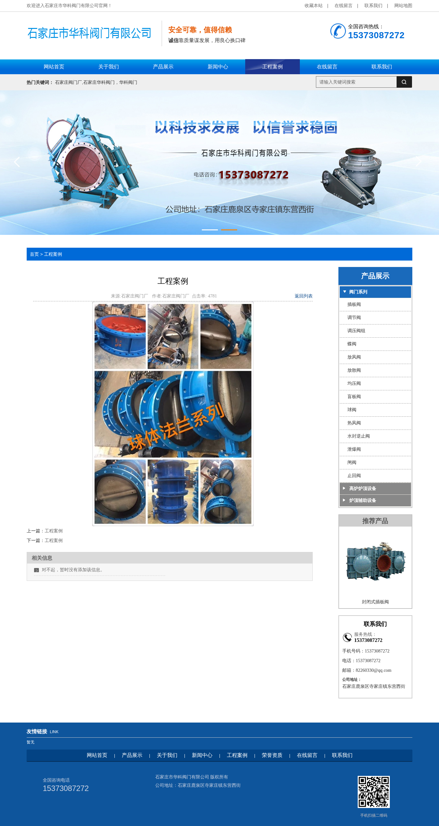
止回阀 (354, 475)
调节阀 (354, 317)
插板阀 (354, 304)
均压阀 (354, 383)
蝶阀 (351, 344)
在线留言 (344, 5)
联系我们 (373, 5)
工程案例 (53, 254)
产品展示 (132, 755)
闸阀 (351, 462)
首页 (34, 254)
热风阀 (354, 423)
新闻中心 (202, 755)
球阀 (351, 409)
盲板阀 (354, 396)
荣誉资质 (272, 755)
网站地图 (403, 5)
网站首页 (97, 755)
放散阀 (354, 370)
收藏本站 (314, 5)
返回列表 (304, 296)
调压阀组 (356, 330)
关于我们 (167, 755)
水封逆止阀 (358, 436)
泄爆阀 (354, 449)
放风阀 (354, 357)
